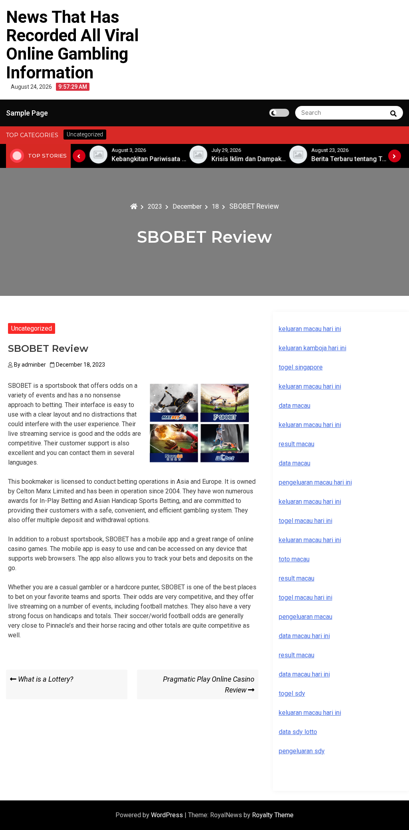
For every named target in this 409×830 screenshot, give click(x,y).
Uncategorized (31, 328)
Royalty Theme (273, 815)
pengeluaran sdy (302, 751)
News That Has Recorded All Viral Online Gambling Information (72, 44)
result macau (296, 578)
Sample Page (27, 113)
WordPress (168, 815)
